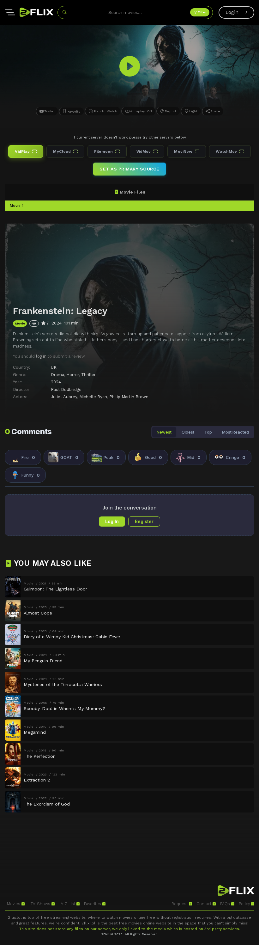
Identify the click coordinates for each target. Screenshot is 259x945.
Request (180, 903)
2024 (56, 382)
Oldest (188, 432)
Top (208, 432)
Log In (112, 521)
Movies (14, 903)
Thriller (88, 374)
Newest (164, 432)
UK (54, 367)
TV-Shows (41, 903)
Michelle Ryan (93, 396)
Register (144, 521)
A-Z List (68, 903)
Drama (57, 374)
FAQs (225, 903)
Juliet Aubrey (64, 396)
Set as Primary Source (129, 168)
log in (41, 356)
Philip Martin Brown (128, 396)
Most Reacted (235, 432)
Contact (204, 903)
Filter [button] (201, 12)
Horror (72, 374)
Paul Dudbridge (66, 389)
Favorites (93, 903)
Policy (245, 903)
